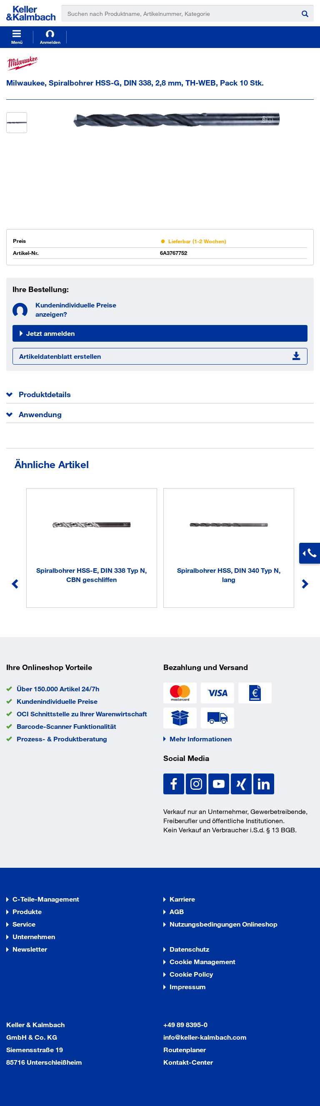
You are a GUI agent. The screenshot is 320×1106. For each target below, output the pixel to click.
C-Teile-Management (45, 899)
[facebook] (174, 783)
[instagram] (197, 783)
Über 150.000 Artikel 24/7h (58, 689)
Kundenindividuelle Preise (57, 701)
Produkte (27, 911)
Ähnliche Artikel (52, 464)
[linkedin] (263, 783)
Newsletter (29, 949)
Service (23, 924)
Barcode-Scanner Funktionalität (66, 726)
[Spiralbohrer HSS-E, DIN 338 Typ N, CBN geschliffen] (91, 526)
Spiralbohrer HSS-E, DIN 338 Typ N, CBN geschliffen (91, 574)
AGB (177, 911)
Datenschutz (189, 949)
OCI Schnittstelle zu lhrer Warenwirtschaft (82, 714)
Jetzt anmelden (50, 333)
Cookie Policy (191, 974)
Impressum (188, 986)
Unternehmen (33, 936)
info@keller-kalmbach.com (205, 1037)
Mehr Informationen (201, 739)
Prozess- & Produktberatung (62, 739)
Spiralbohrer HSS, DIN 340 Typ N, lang (228, 574)
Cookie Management (202, 961)
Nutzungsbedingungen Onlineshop (224, 924)
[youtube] (219, 783)
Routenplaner (184, 1049)
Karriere (182, 899)
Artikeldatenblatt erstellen (60, 356)
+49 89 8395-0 (185, 1024)
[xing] (242, 783)
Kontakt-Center (188, 1062)
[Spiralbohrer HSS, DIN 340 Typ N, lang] (229, 526)
